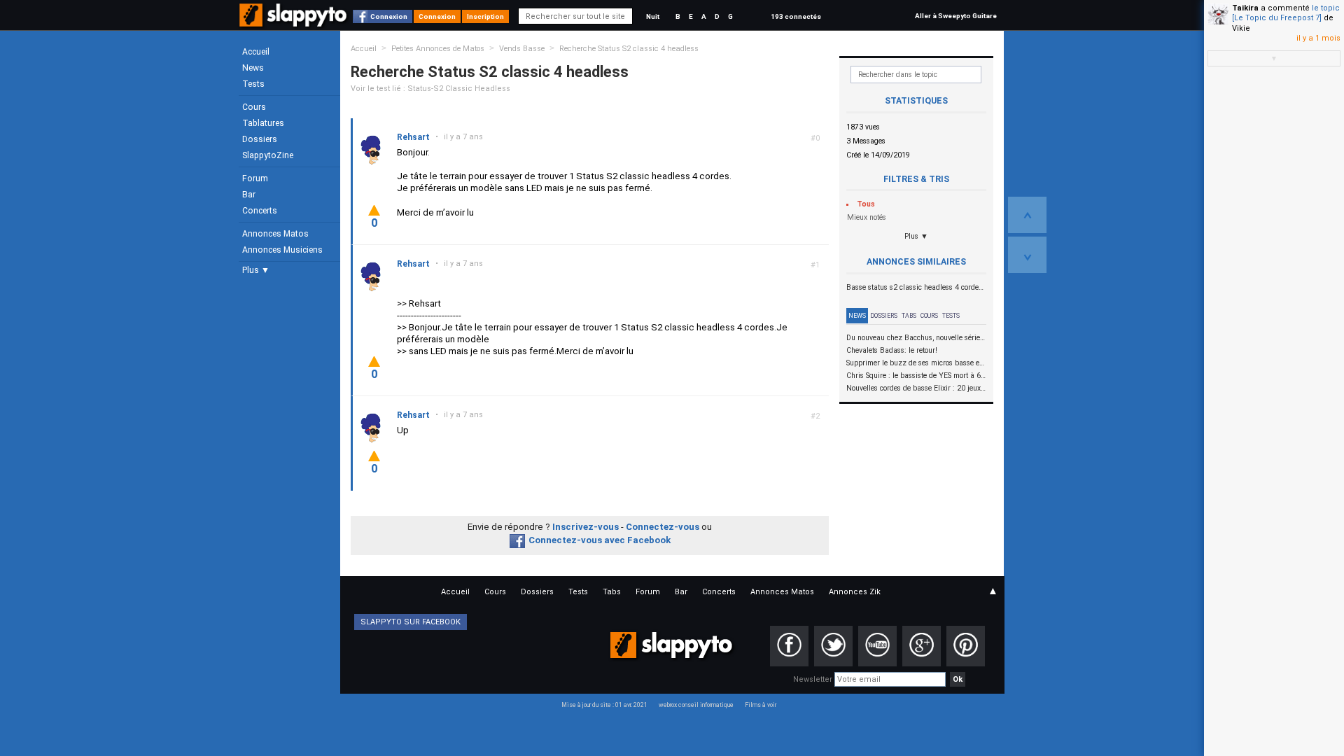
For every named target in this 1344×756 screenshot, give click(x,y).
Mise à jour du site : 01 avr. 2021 (604, 704)
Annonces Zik (855, 591)
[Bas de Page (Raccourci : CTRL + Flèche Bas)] (1027, 255)
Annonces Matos (275, 234)
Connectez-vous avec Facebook (599, 540)
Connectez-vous (662, 527)
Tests (253, 84)
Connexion (388, 16)
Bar (248, 195)
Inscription (485, 16)
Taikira (1245, 8)
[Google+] (921, 646)
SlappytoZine (267, 155)
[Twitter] (833, 646)
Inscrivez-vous (585, 527)
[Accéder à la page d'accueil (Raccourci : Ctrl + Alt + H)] (294, 22)
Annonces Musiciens (282, 250)
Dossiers (259, 139)
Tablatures (263, 123)
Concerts (259, 211)
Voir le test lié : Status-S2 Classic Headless (430, 88)
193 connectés (796, 16)
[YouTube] (877, 646)
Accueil (256, 52)
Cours (254, 107)
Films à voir (760, 704)
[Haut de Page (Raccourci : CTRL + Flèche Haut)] (1027, 215)
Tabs (909, 315)
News (253, 68)
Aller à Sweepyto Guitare (956, 16)
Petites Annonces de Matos (437, 48)
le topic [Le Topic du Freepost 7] (1286, 13)
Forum (255, 178)
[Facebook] (789, 646)
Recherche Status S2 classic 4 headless (629, 48)
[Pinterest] (965, 646)
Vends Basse (522, 48)
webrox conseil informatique (696, 704)
